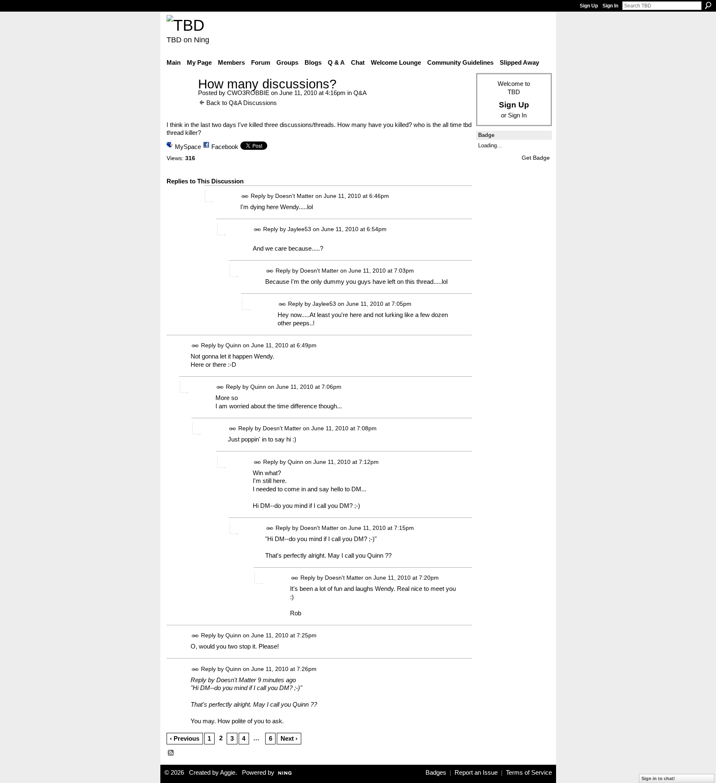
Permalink (245, 196)
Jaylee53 (299, 229)
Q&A (360, 92)
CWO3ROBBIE (248, 92)
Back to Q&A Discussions (241, 102)
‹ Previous (184, 738)
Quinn (233, 345)
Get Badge (536, 157)
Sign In (610, 6)
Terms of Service (529, 772)
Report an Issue (476, 772)
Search (708, 5)
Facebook (224, 146)
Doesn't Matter (294, 196)
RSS (171, 753)
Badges (436, 772)
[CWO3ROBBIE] (180, 99)
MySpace (188, 146)
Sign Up (589, 6)
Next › (289, 738)
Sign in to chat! (658, 778)
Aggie (227, 772)
